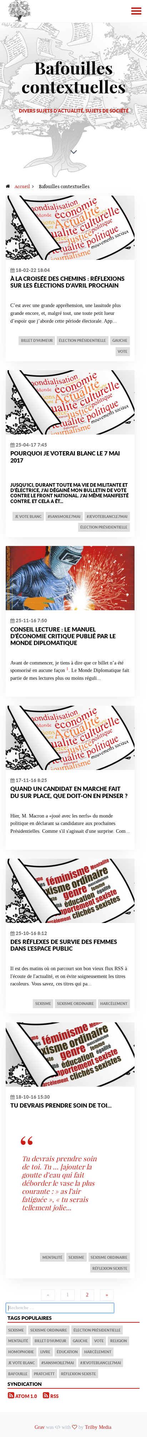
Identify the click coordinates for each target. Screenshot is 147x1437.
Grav (40, 1427)
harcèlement (113, 1003)
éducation (67, 1351)
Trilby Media (98, 1427)
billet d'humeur (37, 340)
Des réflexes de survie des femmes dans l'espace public (63, 945)
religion (118, 1340)
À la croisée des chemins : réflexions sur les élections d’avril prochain (67, 281)
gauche (119, 340)
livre (45, 1351)
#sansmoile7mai (64, 516)
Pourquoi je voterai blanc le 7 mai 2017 (65, 456)
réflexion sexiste (109, 1268)
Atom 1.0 (25, 1396)
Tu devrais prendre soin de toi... (61, 1105)
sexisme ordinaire (75, 1003)
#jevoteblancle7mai (107, 516)
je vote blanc (28, 516)
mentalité (52, 1257)
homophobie (21, 1351)
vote (122, 351)
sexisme (43, 1003)
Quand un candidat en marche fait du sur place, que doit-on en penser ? (69, 792)
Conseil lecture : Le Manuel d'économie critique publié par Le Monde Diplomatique (63, 636)
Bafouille (17, 1373)
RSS (54, 1396)
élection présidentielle (82, 340)
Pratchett (44, 1373)
